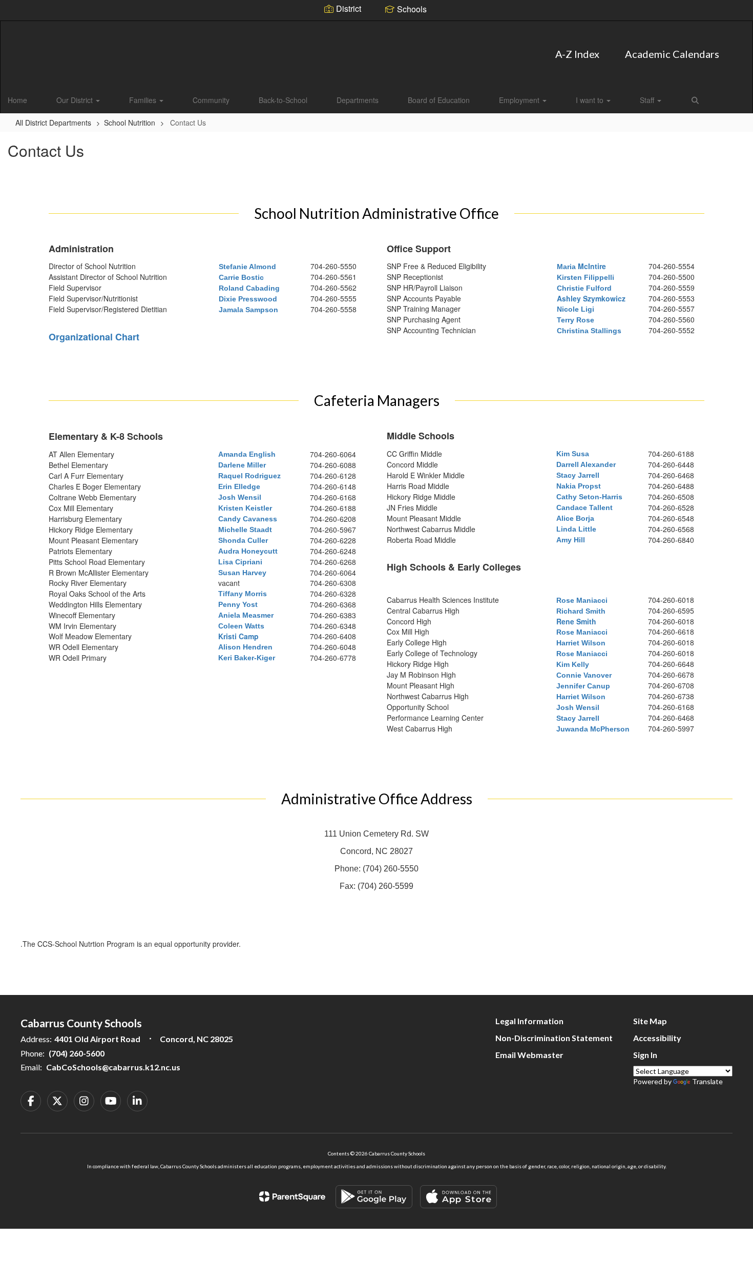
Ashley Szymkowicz (591, 298)
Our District (75, 100)
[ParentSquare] (292, 1196)
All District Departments (53, 122)
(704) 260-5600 (76, 1053)
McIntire (581, 266)
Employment (520, 100)
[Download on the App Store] (458, 1196)
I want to (590, 100)
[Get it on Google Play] (374, 1196)
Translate (707, 1081)
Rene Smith (576, 621)
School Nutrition (129, 122)
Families (143, 100)
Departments (358, 100)
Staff (648, 100)
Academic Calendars (672, 54)
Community (211, 100)
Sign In (645, 1055)
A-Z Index (577, 54)
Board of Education (439, 100)
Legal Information (529, 1021)
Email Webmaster (529, 1055)
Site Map (650, 1021)
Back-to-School (283, 100)
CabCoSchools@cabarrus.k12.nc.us (113, 1067)
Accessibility (657, 1038)
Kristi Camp (238, 636)
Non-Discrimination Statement (554, 1038)
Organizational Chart (94, 336)
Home (17, 100)
